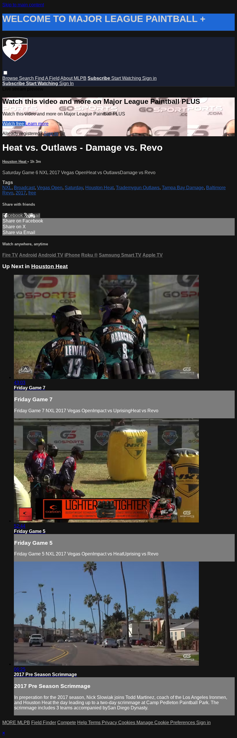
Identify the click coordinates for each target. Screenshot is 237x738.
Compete (66, 722)
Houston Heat (14, 161)
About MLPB (73, 78)
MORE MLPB (16, 722)
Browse (10, 78)
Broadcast (24, 187)
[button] (5, 73)
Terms (95, 722)
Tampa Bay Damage (183, 187)
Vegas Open (49, 187)
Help (82, 722)
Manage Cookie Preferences (166, 722)
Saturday (74, 187)
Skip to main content (23, 4)
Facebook (13, 215)
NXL (7, 187)
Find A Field (47, 78)
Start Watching (126, 78)
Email (34, 215)
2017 (21, 192)
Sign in (149, 78)
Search (27, 78)
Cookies (127, 722)
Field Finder (43, 722)
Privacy (110, 722)
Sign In (66, 83)
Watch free (13, 123)
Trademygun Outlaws (138, 187)
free (32, 192)
